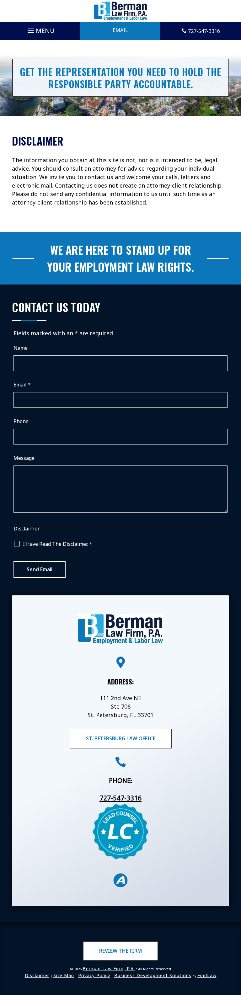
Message (24, 458)
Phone (21, 421)
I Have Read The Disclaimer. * (57, 544)
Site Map (63, 975)
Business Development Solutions (152, 975)
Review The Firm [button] (120, 950)
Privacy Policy (94, 975)
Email (22, 384)
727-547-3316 (204, 31)
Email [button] (120, 30)
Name (20, 347)
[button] (40, 29)
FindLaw (207, 975)
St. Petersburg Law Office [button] (120, 738)
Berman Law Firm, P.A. (109, 968)
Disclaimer (26, 528)
